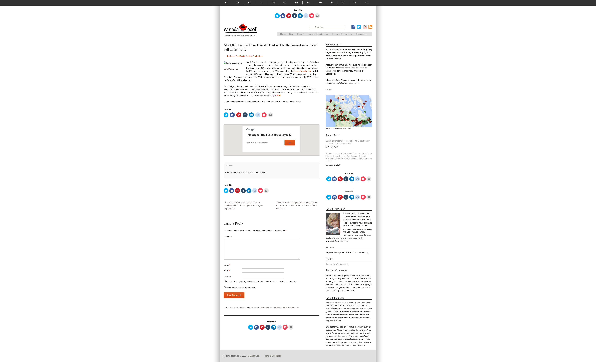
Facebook (353, 27)
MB (261, 3)
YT (343, 3)
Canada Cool (254, 356)
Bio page (344, 241)
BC (226, 3)
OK (289, 143)
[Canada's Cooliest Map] (349, 111)
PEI (320, 3)
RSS (370, 27)
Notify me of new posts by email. (241, 288)
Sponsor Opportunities (318, 34)
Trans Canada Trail (302, 71)
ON (273, 3)
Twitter (359, 27)
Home (283, 34)
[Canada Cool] (240, 30)
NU (366, 3)
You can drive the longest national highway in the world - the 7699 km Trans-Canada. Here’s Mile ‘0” (297, 205)
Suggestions (361, 34)
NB (296, 3)
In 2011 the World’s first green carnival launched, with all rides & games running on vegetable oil (243, 205)
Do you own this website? (257, 143)
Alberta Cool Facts (237, 56)
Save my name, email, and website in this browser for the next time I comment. (261, 281)
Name (227, 265)
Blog (291, 34)
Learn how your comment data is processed (279, 307)
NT (355, 3)
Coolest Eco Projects (254, 56)
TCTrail (277, 95)
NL (332, 3)
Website (227, 276)
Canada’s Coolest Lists (342, 34)
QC (284, 3)
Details (357, 83)
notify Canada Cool (341, 336)
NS (308, 3)
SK (249, 3)
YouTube (365, 27)
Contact (300, 34)
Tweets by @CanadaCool (337, 264)
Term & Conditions (273, 356)
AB (237, 3)
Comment (228, 236)
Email (227, 270)
